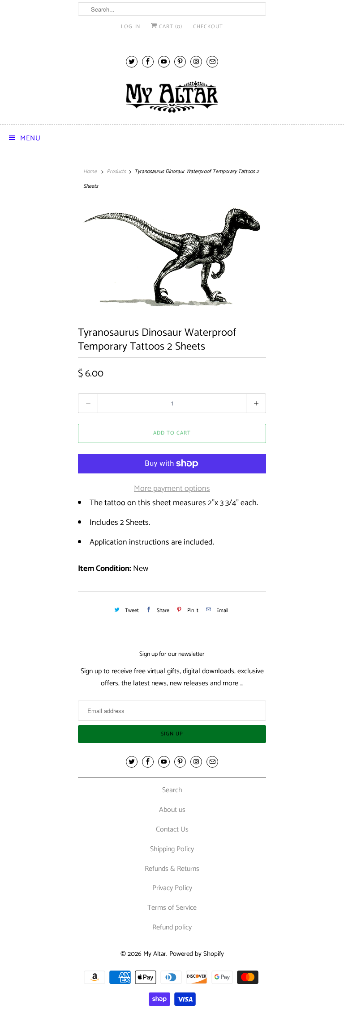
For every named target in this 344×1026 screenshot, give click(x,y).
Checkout (208, 26)
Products (116, 171)
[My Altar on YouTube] (164, 61)
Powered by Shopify (196, 953)
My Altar (154, 953)
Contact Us (172, 829)
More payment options (172, 488)
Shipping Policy (172, 849)
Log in (130, 26)
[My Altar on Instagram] (196, 61)
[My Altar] (172, 97)
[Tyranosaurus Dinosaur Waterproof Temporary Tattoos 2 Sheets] (172, 257)
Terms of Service (172, 908)
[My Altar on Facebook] (148, 61)
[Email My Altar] (212, 61)
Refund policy (172, 927)
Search (172, 790)
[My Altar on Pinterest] (180, 61)
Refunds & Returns (172, 869)
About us (172, 810)
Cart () (169, 26)
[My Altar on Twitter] (132, 61)
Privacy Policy (172, 888)
